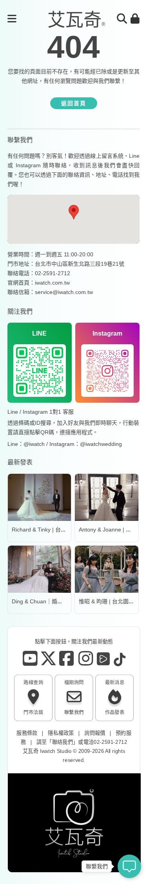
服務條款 (26, 733)
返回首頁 (73, 103)
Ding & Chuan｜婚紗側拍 (43, 601)
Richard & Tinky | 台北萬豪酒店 (50, 529)
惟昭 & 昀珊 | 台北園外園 (109, 601)
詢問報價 (94, 733)
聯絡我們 (62, 742)
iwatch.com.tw (52, 282)
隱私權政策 (61, 733)
